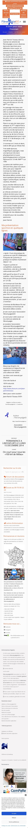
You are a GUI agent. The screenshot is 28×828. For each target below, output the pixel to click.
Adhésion (9, 6)
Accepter (14, 813)
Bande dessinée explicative (9, 720)
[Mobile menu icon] (24, 21)
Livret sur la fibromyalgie (8, 714)
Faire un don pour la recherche (6, 14)
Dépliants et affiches (7, 731)
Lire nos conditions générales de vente (14, 696)
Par (10, 404)
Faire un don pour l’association (10, 706)
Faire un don (18, 8)
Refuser (14, 817)
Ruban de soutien (6, 712)
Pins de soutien (6, 710)
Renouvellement (18, 6)
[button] (25, 795)
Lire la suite (6, 671)
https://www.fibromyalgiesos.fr (19, 421)
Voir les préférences (14, 822)
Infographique (15, 13)
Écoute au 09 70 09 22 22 (15, 2)
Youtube (7, 632)
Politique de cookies (6, 825)
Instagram (8, 630)
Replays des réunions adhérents (24, 14)
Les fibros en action (16, 402)
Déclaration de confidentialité (19, 825)
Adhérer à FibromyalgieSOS (9, 704)
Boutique (10, 8)
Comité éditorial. (8, 668)
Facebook (7, 627)
